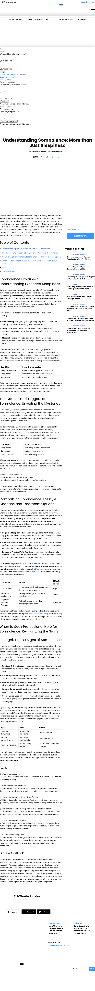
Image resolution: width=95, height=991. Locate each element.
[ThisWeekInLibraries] (6, 896)
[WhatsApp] (58, 157)
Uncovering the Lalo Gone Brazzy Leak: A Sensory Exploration (78, 330)
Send (92, 969)
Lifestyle (47, 133)
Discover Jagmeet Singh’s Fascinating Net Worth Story (79, 258)
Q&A (4, 267)
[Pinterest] (52, 157)
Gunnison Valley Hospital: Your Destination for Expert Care (82, 930)
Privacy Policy (5, 79)
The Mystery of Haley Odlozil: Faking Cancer (79, 297)
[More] (53, 911)
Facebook (56, 969)
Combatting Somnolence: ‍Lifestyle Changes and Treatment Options (32, 257)
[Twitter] (47, 157)
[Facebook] (41, 157)
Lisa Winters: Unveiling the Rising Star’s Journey (56, 930)
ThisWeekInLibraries (39, 152)
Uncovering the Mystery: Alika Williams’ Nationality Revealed (80, 319)
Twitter (55, 976)
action (35, 572)
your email (4, 91)
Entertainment (78, 254)
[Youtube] (61, 976)
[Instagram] (50, 972)
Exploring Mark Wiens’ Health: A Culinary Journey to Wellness (81, 287)
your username (6, 61)
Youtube (67, 976)
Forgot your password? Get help (13, 74)
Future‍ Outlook (8, 272)
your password (6, 69)
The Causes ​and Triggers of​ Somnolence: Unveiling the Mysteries (30, 253)
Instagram (56, 973)
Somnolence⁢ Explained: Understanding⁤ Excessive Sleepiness (27, 249)
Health (75, 284)
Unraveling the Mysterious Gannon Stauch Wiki (78, 268)
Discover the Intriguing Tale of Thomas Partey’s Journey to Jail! (80, 308)
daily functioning (41, 613)
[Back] (1, 49)
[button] (93, 2)
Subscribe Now (80, 236)
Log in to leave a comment (59, 945)
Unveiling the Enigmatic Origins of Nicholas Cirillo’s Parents (81, 278)
